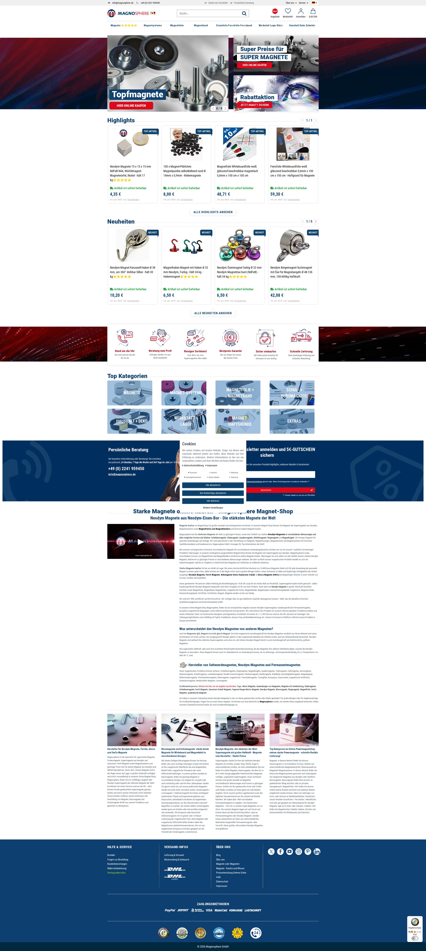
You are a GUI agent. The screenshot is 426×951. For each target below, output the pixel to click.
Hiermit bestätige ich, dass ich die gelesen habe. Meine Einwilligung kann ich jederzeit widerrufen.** (265, 482)
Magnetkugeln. (288, 537)
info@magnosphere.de (122, 2)
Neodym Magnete (279, 586)
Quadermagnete (246, 537)
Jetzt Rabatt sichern (254, 105)
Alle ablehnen (213, 501)
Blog (218, 855)
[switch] (415, 938)
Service (302, 3)
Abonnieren (266, 490)
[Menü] (421, 918)
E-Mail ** (225, 473)
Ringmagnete (272, 537)
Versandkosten (133, 199)
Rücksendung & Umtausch (176, 859)
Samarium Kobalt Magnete (220, 689)
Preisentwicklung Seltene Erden (231, 872)
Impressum (221, 886)
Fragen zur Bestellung (117, 859)
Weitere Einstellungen (213, 507)
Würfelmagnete (260, 537)
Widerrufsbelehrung (116, 868)
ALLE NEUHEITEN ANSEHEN (213, 313)
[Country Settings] (314, 2)
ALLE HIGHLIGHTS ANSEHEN (213, 212)
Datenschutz (222, 881)
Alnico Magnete (248, 686)
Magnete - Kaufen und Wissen (230, 868)
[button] (213, 108)
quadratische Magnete (197, 693)
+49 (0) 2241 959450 (150, 2)
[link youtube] (289, 851)
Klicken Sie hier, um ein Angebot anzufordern (217, 686)
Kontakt (111, 855)
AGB (218, 877)
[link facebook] (280, 851)
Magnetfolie (305, 689)
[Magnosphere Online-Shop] (132, 13)
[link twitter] (271, 851)
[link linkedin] (317, 851)
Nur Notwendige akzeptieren (213, 493)
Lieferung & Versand (174, 855)
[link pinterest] (308, 851)
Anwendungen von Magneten (268, 686)
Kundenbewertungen (117, 863)
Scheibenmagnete (218, 537)
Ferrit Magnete (201, 689)
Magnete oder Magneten (227, 863)
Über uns (290, 3)
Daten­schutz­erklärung (194, 465)
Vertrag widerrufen (116, 872)
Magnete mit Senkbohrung (292, 686)
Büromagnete (281, 689)
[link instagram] (298, 851)
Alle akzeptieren (213, 485)
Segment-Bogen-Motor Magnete (245, 689)
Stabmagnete (232, 537)
